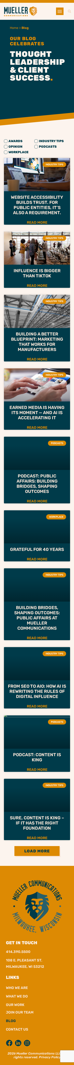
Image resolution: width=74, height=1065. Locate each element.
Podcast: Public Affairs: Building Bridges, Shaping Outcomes (37, 483)
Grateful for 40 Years (37, 549)
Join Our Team (20, 1012)
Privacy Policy (50, 1057)
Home (14, 28)
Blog (11, 1021)
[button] (60, 11)
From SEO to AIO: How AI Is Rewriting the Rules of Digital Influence (37, 691)
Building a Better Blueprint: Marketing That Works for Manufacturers (37, 341)
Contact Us (17, 1029)
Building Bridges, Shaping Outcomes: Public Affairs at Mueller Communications (37, 618)
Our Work (15, 1005)
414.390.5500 (18, 952)
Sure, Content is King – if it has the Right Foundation (37, 823)
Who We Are (17, 988)
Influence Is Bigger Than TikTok (37, 273)
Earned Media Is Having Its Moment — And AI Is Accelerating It (37, 412)
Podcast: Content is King (37, 757)
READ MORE (37, 222)
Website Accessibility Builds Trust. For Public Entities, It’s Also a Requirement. (37, 205)
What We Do (17, 996)
